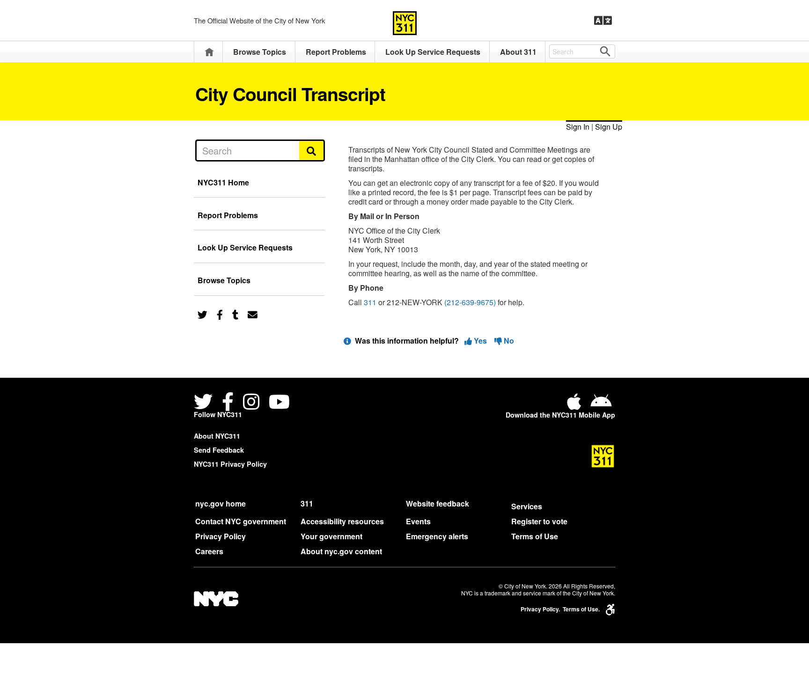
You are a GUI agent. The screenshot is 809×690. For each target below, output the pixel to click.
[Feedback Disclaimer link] (347, 340)
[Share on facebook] (220, 314)
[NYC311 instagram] (251, 403)
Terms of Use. (581, 609)
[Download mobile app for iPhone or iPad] (576, 405)
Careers (209, 551)
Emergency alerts (437, 536)
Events (418, 521)
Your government (331, 536)
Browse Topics (259, 51)
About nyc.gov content (341, 551)
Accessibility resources (342, 521)
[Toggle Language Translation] (603, 21)
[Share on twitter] (202, 314)
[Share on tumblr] (235, 314)
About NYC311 (217, 435)
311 (370, 302)
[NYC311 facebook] (227, 403)
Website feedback (437, 503)
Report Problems (336, 51)
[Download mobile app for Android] (601, 405)
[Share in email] (252, 314)
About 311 (518, 51)
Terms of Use (534, 536)
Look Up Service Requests (432, 51)
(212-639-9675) (470, 302)
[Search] (312, 150)
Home (209, 51)
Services (526, 506)
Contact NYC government (240, 521)
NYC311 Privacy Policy (230, 464)
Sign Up (608, 126)
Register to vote (539, 521)
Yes (480, 340)
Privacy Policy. (540, 609)
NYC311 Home (223, 182)
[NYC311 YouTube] (279, 403)
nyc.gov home (220, 503)
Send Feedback (219, 450)
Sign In (577, 126)
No (508, 340)
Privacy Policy (220, 536)
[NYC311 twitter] (205, 403)
